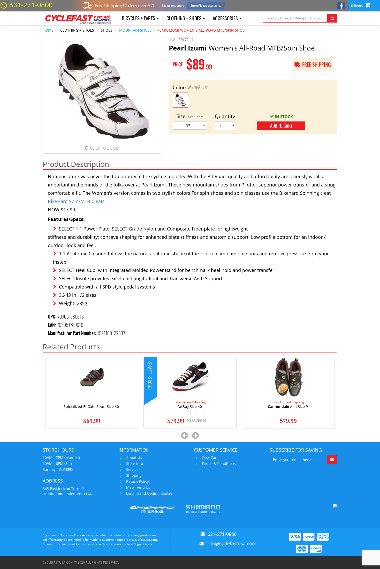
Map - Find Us (138, 487)
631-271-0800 (31, 5)
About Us (134, 457)
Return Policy (137, 481)
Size (190, 116)
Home (48, 30)
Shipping (134, 475)
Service (132, 469)
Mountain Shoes (135, 30)
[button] (185, 435)
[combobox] (190, 125)
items (357, 5)
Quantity (225, 116)
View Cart (210, 457)
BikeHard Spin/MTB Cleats (76, 201)
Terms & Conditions (219, 463)
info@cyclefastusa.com (231, 543)
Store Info (134, 463)
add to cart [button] (281, 126)
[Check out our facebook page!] (341, 5)
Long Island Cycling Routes (149, 493)
